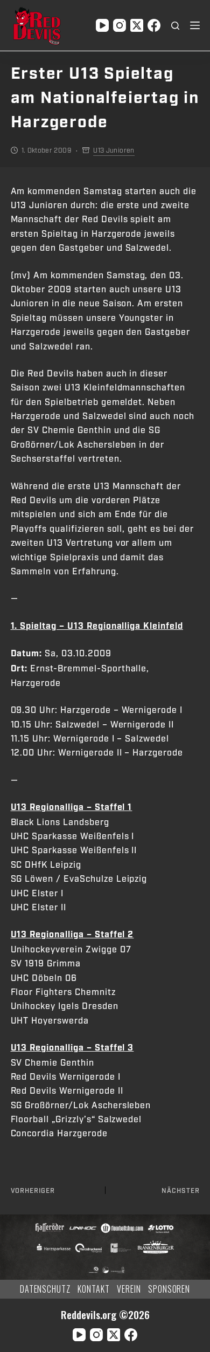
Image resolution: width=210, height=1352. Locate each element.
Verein (129, 1289)
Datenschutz (45, 1289)
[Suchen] (175, 26)
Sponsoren (169, 1289)
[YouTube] (102, 25)
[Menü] (195, 25)
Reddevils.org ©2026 (105, 1314)
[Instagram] (119, 25)
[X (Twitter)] (136, 25)
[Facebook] (154, 25)
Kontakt (94, 1289)
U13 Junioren (113, 150)
